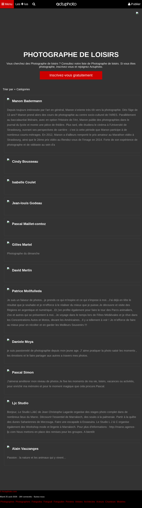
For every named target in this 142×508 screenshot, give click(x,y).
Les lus (21, 4)
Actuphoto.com (9, 491)
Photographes (7, 502)
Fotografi (48, 502)
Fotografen (59, 502)
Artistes (79, 502)
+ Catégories (22, 89)
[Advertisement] (54, 31)
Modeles (121, 502)
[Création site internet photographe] (137, 13)
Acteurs (100, 502)
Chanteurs (110, 502)
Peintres (70, 502)
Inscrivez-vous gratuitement (71, 75)
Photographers (23, 502)
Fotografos (37, 502)
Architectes (89, 502)
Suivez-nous (39, 497)
